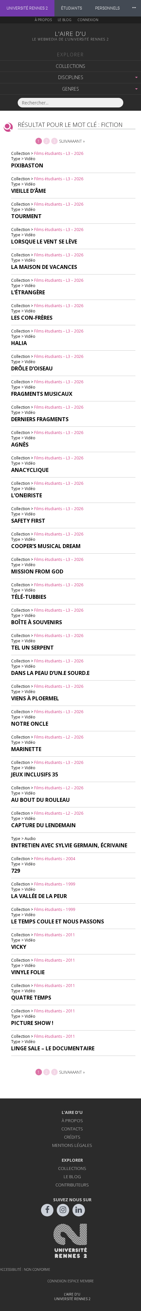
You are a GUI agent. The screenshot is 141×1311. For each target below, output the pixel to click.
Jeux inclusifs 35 (34, 774)
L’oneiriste (26, 495)
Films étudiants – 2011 (54, 935)
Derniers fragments (40, 419)
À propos (43, 19)
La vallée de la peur (39, 896)
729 (15, 870)
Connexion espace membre (71, 1281)
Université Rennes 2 (27, 8)
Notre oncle (29, 723)
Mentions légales (72, 1145)
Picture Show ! (32, 1023)
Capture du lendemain (43, 825)
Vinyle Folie (28, 972)
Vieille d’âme (28, 190)
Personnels (107, 8)
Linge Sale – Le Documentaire (52, 1048)
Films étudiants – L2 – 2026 (58, 737)
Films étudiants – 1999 (54, 884)
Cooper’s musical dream (46, 546)
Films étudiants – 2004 (54, 858)
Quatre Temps (31, 997)
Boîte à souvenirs (36, 622)
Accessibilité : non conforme (25, 1269)
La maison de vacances (44, 267)
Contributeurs (72, 1185)
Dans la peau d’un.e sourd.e (50, 673)
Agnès (20, 444)
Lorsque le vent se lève (44, 241)
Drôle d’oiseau (32, 368)
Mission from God (37, 571)
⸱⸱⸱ (134, 8)
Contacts (72, 1129)
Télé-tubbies (28, 596)
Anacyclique (30, 470)
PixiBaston (27, 165)
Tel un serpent (32, 647)
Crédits (72, 1137)
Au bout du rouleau (40, 799)
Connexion (87, 19)
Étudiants (71, 8)
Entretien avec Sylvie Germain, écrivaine (69, 845)
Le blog (64, 19)
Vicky (18, 946)
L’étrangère (28, 292)
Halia (19, 343)
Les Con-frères (31, 317)
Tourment (26, 216)
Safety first (28, 520)
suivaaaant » (72, 141)
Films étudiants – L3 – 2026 (58, 153)
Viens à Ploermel (35, 698)
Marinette (26, 749)
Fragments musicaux (41, 393)
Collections (70, 66)
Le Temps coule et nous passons (57, 921)
